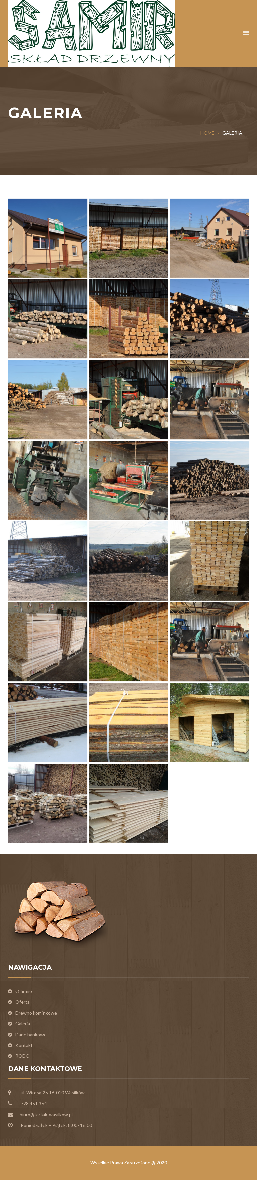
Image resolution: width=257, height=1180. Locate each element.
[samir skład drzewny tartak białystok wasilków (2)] (128, 318)
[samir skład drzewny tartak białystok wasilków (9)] (128, 480)
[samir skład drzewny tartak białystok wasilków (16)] (128, 238)
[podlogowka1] (128, 803)
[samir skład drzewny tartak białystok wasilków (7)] (209, 399)
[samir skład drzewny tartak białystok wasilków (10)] (47, 238)
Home (207, 133)
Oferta (22, 1002)
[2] (209, 561)
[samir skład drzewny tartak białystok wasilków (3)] (209, 318)
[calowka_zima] (47, 722)
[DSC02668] (209, 722)
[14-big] (209, 641)
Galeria (22, 1023)
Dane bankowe (31, 1034)
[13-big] (128, 641)
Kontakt (24, 1045)
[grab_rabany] (47, 803)
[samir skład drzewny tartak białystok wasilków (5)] (128, 399)
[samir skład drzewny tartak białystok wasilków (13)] (47, 561)
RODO (22, 1056)
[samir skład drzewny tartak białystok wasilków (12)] (209, 480)
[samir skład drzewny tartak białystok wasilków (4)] (47, 399)
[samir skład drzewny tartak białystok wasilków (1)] (47, 318)
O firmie (23, 991)
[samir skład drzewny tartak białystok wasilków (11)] (209, 238)
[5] (47, 641)
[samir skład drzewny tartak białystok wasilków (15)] (128, 561)
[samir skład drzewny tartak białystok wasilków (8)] (47, 480)
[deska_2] (128, 722)
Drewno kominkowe (36, 1013)
